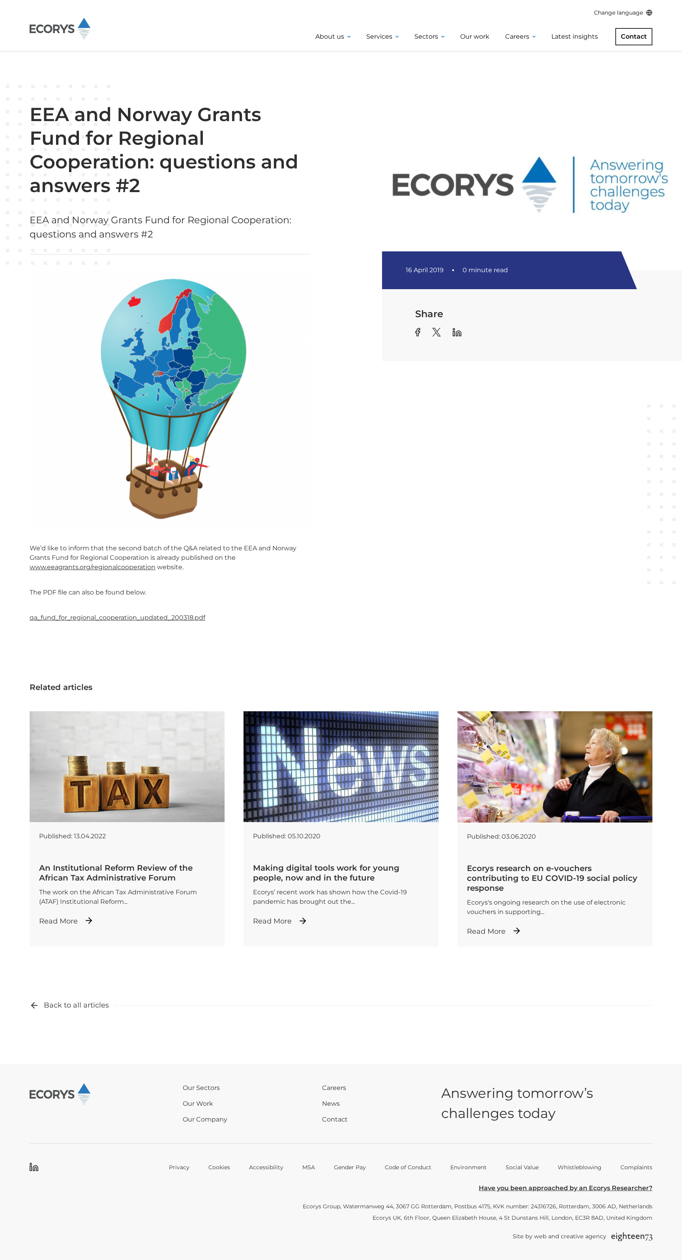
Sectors (426, 36)
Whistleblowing (579, 1167)
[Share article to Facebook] (417, 333)
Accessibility (266, 1167)
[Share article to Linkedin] (457, 333)
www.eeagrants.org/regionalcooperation (93, 567)
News (331, 1103)
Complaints (636, 1167)
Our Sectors (201, 1088)
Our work (474, 36)
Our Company (205, 1119)
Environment (468, 1167)
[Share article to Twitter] (436, 333)
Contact (634, 36)
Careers (517, 36)
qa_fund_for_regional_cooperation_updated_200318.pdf (117, 617)
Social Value (522, 1167)
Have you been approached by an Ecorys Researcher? (565, 1188)
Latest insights (574, 36)
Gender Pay (350, 1167)
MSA (308, 1167)
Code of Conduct (408, 1167)
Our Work (198, 1103)
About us (329, 36)
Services (379, 36)
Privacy (179, 1167)
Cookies (219, 1167)
